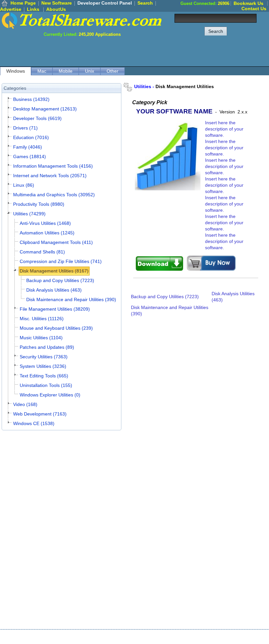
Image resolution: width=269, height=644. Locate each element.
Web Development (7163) (40, 414)
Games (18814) (29, 156)
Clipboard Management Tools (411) (56, 242)
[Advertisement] (149, 51)
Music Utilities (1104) (41, 337)
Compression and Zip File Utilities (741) (61, 261)
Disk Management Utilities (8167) (54, 271)
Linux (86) (23, 185)
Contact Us (253, 8)
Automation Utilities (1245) (47, 232)
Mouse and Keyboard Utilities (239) (56, 328)
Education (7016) (31, 137)
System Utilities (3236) (43, 366)
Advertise (10, 9)
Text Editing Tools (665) (44, 375)
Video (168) (25, 404)
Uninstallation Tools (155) (46, 385)
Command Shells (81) (42, 251)
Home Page (23, 3)
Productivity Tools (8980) (38, 204)
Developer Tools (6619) (37, 118)
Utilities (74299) (29, 213)
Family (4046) (27, 147)
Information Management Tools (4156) (53, 166)
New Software (56, 3)
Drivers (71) (25, 128)
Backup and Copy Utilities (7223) (60, 280)
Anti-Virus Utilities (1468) (45, 223)
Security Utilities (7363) (44, 356)
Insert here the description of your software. (224, 129)
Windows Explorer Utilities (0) (50, 394)
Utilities (142, 86)
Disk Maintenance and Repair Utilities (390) (71, 299)
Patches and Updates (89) (47, 347)
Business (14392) (31, 99)
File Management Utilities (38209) (55, 309)
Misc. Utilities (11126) (42, 318)
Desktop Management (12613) (45, 108)
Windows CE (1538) (33, 423)
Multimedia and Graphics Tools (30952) (54, 194)
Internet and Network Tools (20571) (50, 175)
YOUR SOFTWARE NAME (174, 111)
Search (145, 3)
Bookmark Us (248, 3)
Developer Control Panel (104, 3)
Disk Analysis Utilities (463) (54, 290)
